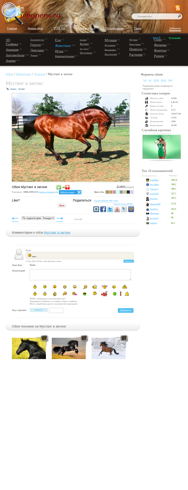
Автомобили (15, 55)
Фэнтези (160, 50)
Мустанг (21, 89)
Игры (59, 51)
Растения (135, 55)
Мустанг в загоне (57, 232)
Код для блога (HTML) (123, 204)
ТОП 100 (59, 28)
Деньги (34, 55)
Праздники (134, 44)
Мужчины (110, 45)
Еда (58, 40)
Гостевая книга (85, 28)
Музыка (111, 40)
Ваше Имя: (17, 265)
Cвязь (137, 28)
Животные (63, 46)
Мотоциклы (86, 52)
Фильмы (160, 45)
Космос (84, 44)
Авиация (12, 50)
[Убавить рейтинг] (67, 187)
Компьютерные (64, 56)
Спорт (158, 39)
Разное (159, 56)
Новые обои (35, 28)
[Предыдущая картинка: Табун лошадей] (15, 219)
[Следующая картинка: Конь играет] (59, 219)
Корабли (83, 40)
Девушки (37, 50)
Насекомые (110, 49)
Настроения (111, 54)
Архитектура (37, 39)
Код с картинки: (19, 310)
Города (35, 45)
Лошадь (13, 89)
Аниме (11, 61)
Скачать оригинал (46, 192)
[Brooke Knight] (161, 147)
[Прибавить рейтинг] (59, 187)
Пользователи (114, 28)
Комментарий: (18, 270)
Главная (12, 28)
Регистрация (174, 38)
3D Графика (12, 42)
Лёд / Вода (84, 49)
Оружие (133, 39)
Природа (135, 49)
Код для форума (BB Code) (106, 201)
